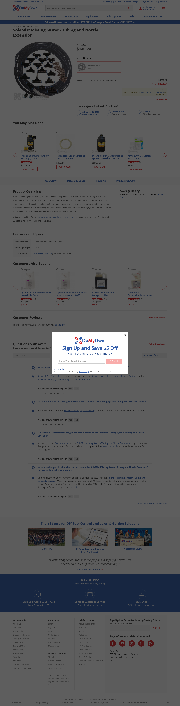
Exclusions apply (84, 372)
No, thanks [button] (58, 369)
